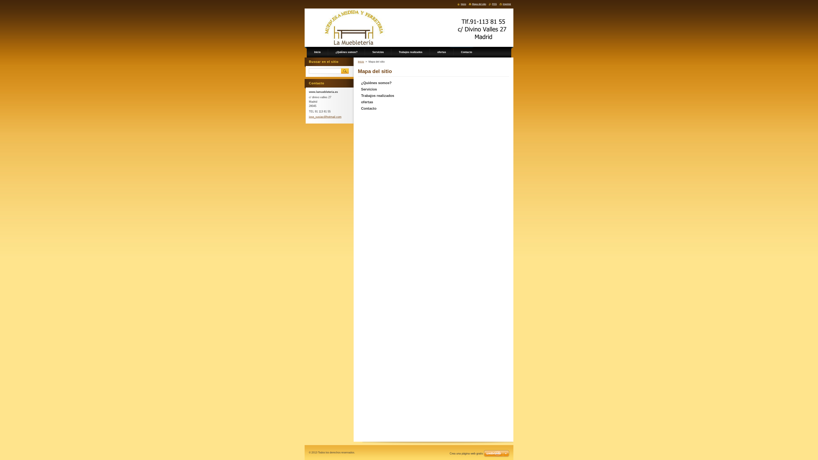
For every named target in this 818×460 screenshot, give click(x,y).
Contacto (368, 108)
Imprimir (507, 4)
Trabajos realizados (377, 96)
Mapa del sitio (479, 4)
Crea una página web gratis (466, 453)
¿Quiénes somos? (376, 83)
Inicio (361, 61)
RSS (494, 4)
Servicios (369, 89)
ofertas (367, 102)
